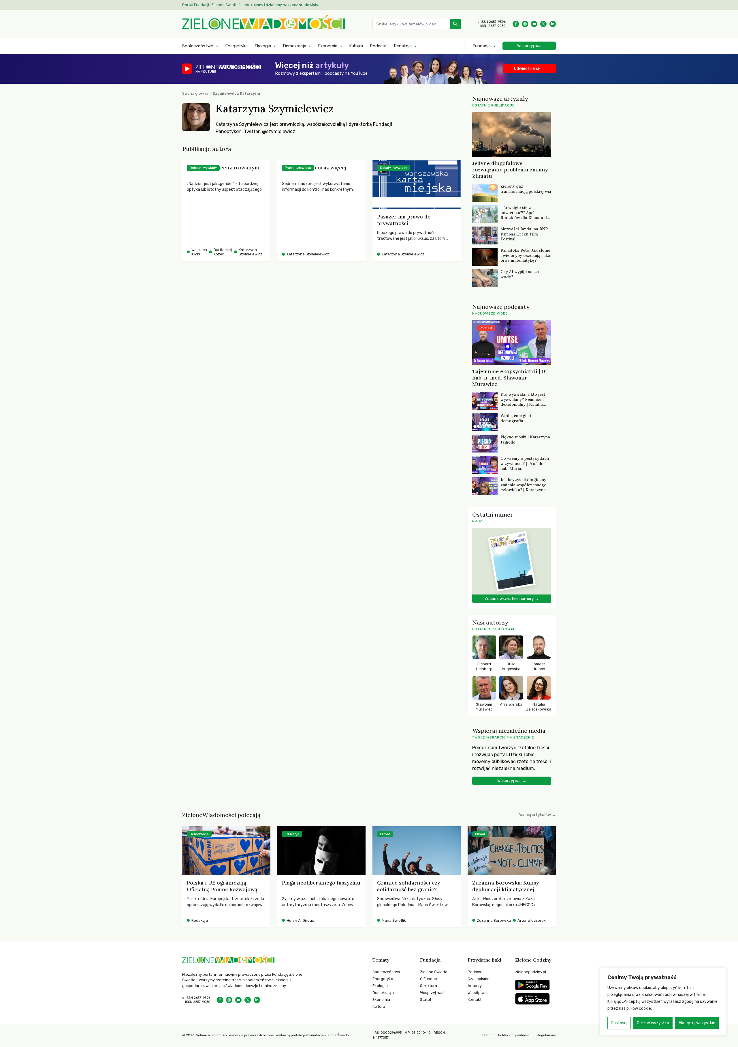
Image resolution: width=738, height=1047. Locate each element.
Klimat (385, 834)
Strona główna (195, 93)
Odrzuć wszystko (653, 1022)
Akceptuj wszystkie (697, 1022)
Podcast (378, 45)
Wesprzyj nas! (432, 992)
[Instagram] (525, 24)
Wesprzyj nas (529, 45)
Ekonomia (327, 45)
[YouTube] (534, 24)
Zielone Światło (433, 972)
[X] (543, 24)
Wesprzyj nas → (511, 780)
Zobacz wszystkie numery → (512, 598)
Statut (425, 999)
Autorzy (475, 986)
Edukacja (292, 834)
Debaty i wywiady (203, 168)
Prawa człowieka (298, 168)
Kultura (356, 45)
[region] (663, 1001)
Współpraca (478, 992)
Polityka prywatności (514, 1035)
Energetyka (236, 45)
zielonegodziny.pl (530, 972)
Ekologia (263, 45)
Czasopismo (479, 979)
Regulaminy (546, 1035)
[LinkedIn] (552, 24)
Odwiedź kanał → (529, 68)
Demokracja (294, 45)
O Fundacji (429, 979)
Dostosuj (619, 1022)
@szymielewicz (278, 131)
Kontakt (474, 999)
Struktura (428, 986)
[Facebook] (516, 24)
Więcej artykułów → (537, 814)
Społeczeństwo (197, 45)
